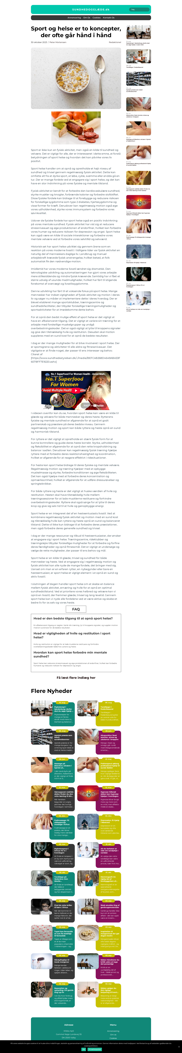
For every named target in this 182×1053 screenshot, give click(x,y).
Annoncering (74, 17)
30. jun (108, 731)
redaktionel (115, 42)
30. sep (62, 901)
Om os (86, 17)
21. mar (62, 787)
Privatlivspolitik (95, 1049)
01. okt (108, 872)
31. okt (108, 844)
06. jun (62, 759)
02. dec (62, 816)
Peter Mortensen (58, 42)
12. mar (108, 787)
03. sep (108, 901)
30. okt (62, 872)
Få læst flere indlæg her (76, 678)
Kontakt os (108, 17)
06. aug (62, 731)
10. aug (62, 702)
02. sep (62, 984)
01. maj (108, 759)
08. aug (108, 702)
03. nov (62, 844)
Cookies (97, 17)
